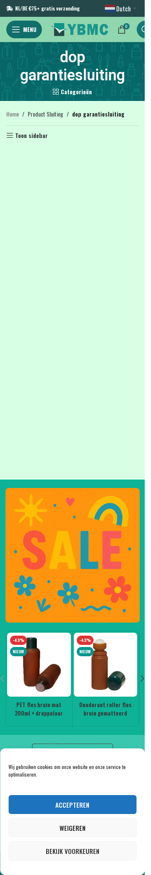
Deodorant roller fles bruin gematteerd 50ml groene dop (105, 712)
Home (12, 113)
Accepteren (72, 804)
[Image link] (72, 554)
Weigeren (73, 828)
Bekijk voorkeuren (72, 851)
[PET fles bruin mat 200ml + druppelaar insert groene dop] (39, 665)
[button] (142, 678)
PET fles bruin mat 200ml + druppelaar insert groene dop (39, 712)
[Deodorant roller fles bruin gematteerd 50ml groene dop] (106, 665)
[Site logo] (79, 28)
